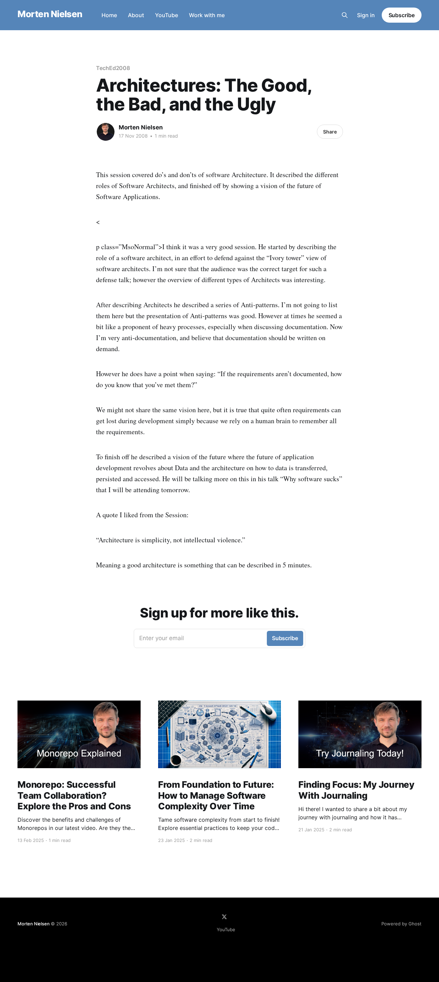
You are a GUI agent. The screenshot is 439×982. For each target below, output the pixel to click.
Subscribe (402, 15)
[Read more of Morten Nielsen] (105, 131)
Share (330, 132)
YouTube (166, 15)
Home (109, 15)
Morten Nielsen (49, 14)
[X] (224, 917)
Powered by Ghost (401, 923)
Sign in (366, 15)
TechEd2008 (113, 68)
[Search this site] (344, 15)
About (136, 15)
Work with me (207, 15)
